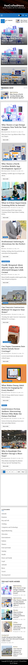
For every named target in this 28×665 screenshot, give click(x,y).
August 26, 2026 (17, 43)
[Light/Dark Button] (19, 15)
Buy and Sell (6, 446)
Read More (5, 140)
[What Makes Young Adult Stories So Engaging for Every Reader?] (14, 373)
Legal (3, 561)
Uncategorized (5, 261)
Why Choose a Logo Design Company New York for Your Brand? (13, 38)
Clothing (5, 237)
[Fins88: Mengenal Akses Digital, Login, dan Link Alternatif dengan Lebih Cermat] (14, 261)
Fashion (4, 541)
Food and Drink (7, 342)
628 (19, 472)
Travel (3, 571)
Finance (4, 544)
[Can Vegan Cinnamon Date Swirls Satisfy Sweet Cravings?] (14, 334)
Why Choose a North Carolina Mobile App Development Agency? (14, 79)
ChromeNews (23, 661)
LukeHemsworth (7, 314)
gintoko (5, 274)
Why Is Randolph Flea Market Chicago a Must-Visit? (12, 453)
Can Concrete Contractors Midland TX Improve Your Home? (13, 309)
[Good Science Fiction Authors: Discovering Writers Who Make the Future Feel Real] (14, 405)
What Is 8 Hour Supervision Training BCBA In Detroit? (14, 204)
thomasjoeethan (7, 418)
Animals (4, 514)
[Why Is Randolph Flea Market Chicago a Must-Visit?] (14, 439)
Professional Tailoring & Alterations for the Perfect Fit (13, 244)
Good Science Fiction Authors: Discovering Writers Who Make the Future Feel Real (12, 412)
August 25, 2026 (17, 83)
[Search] (23, 15)
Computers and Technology (10, 527)
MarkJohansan (7, 43)
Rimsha (4, 248)
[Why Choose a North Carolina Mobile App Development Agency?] (5, 95)
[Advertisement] (14, 490)
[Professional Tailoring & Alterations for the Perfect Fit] (14, 229)
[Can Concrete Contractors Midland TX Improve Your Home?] (14, 295)
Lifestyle (5, 381)
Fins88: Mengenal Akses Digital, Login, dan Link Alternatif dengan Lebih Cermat (12, 268)
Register (26, 15)
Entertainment (6, 537)
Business (5, 303)
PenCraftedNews (14, 5)
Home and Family (7, 558)
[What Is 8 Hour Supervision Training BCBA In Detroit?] (14, 191)
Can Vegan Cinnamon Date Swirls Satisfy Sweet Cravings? (13, 348)
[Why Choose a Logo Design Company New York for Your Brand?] (14, 113)
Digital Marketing (7, 33)
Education (5, 198)
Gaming (4, 551)
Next (23, 472)
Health (4, 554)
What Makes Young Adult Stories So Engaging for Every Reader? (13, 387)
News (10, 381)
